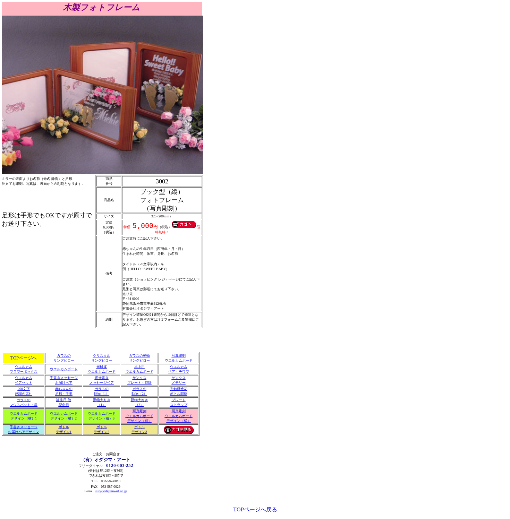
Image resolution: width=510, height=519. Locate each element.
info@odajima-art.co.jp (111, 491)
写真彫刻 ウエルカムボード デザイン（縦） (139, 416)
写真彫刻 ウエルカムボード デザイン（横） (179, 416)
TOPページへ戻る (255, 509)
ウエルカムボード (64, 369)
